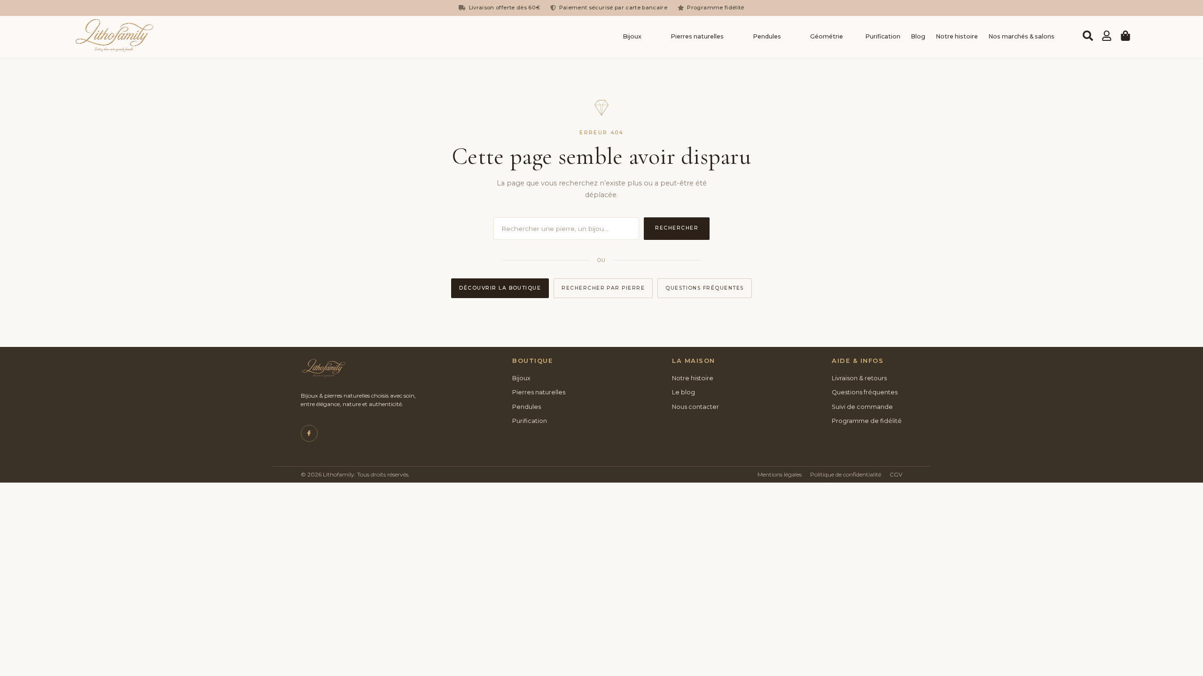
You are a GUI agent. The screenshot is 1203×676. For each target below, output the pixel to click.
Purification (882, 36)
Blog (918, 36)
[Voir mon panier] (1125, 36)
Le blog (683, 392)
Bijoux (632, 36)
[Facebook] (309, 433)
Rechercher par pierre (603, 288)
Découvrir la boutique (500, 288)
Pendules (767, 36)
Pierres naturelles (697, 36)
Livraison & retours (859, 378)
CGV (896, 474)
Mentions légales (780, 474)
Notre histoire (957, 36)
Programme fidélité (715, 7)
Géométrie (826, 36)
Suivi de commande (862, 406)
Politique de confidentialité (845, 474)
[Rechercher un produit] (1088, 36)
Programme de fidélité (867, 420)
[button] (634, 37)
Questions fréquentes (704, 288)
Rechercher (676, 228)
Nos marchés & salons (1021, 36)
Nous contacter (695, 406)
